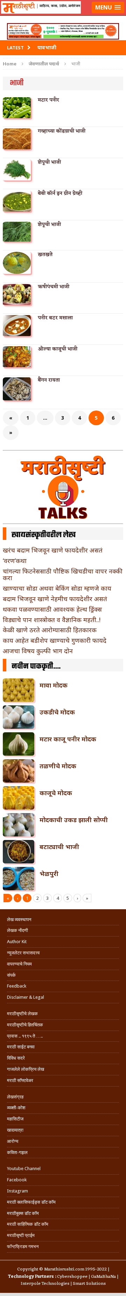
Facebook (17, 1179)
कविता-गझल (17, 1152)
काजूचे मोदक (56, 793)
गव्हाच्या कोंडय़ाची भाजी (61, 131)
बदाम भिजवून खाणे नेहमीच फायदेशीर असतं (55, 598)
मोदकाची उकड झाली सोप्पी (74, 820)
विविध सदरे (16, 1058)
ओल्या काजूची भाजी (57, 349)
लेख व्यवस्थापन (19, 919)
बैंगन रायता (49, 380)
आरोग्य (12, 1141)
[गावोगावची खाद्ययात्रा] (63, 16)
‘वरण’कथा (15, 560)
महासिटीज (15, 1118)
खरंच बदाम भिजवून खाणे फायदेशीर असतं (53, 550)
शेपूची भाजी (49, 162)
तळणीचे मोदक (58, 766)
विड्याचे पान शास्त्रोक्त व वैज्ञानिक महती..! (51, 619)
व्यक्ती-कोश (16, 1107)
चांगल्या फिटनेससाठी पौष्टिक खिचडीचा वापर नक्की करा (62, 574)
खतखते (45, 254)
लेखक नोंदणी (17, 930)
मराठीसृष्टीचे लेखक (22, 1013)
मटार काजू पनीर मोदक (68, 739)
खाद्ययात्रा (15, 1130)
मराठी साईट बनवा (21, 1046)
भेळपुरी (49, 873)
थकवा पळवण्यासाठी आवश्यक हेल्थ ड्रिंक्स (52, 609)
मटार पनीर (48, 100)
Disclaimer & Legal (25, 997)
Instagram (17, 1191)
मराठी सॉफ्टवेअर (20, 1080)
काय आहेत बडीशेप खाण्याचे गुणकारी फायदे (54, 640)
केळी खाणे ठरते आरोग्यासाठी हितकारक (50, 630)
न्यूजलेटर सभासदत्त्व (23, 952)
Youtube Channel (24, 1168)
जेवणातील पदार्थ (44, 63)
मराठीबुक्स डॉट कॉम (23, 1213)
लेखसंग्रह (15, 1096)
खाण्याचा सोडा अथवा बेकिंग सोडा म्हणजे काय (57, 588)
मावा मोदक (54, 685)
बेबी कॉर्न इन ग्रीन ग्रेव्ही (60, 193)
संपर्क (11, 975)
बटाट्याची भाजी (59, 846)
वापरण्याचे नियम (19, 964)
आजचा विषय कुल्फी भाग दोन (38, 651)
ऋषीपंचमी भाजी (53, 287)
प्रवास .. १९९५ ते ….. (25, 1036)
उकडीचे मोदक (57, 712)
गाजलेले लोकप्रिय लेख (25, 1069)
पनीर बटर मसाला (55, 318)
